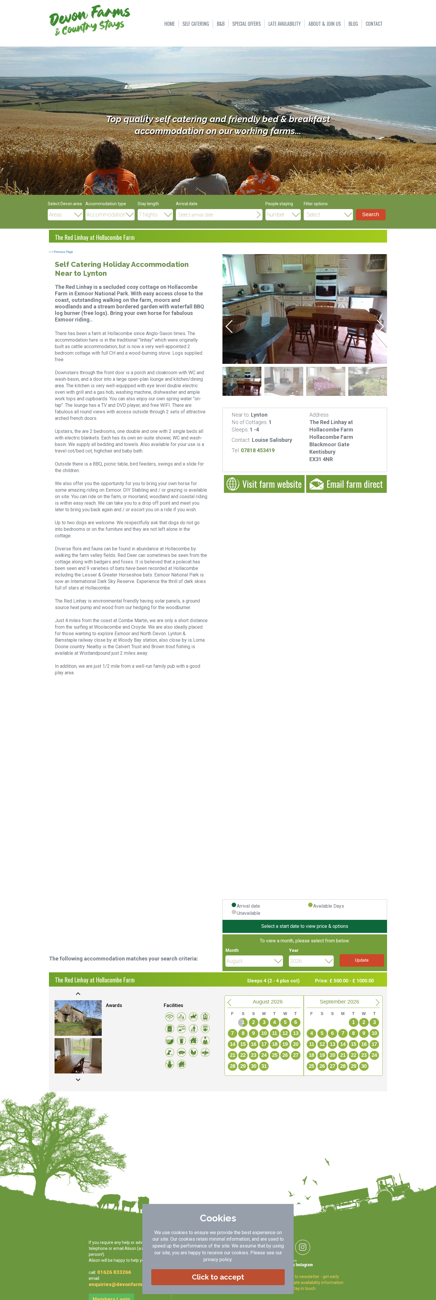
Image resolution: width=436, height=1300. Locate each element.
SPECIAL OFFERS (246, 23)
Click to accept (218, 1277)
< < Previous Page (61, 252)
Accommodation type (105, 203)
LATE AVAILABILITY (284, 23)
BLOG (353, 23)
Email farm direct (355, 483)
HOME (169, 23)
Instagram (304, 1265)
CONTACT (374, 23)
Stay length (148, 203)
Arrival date (187, 203)
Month (232, 950)
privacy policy (217, 1259)
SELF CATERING (195, 23)
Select (313, 215)
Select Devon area (65, 203)
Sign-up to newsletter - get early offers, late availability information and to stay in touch (311, 1282)
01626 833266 (114, 1272)
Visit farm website (272, 483)
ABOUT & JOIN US (324, 23)
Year (294, 950)
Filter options (316, 203)
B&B (221, 23)
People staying (279, 203)
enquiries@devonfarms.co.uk (124, 1284)
